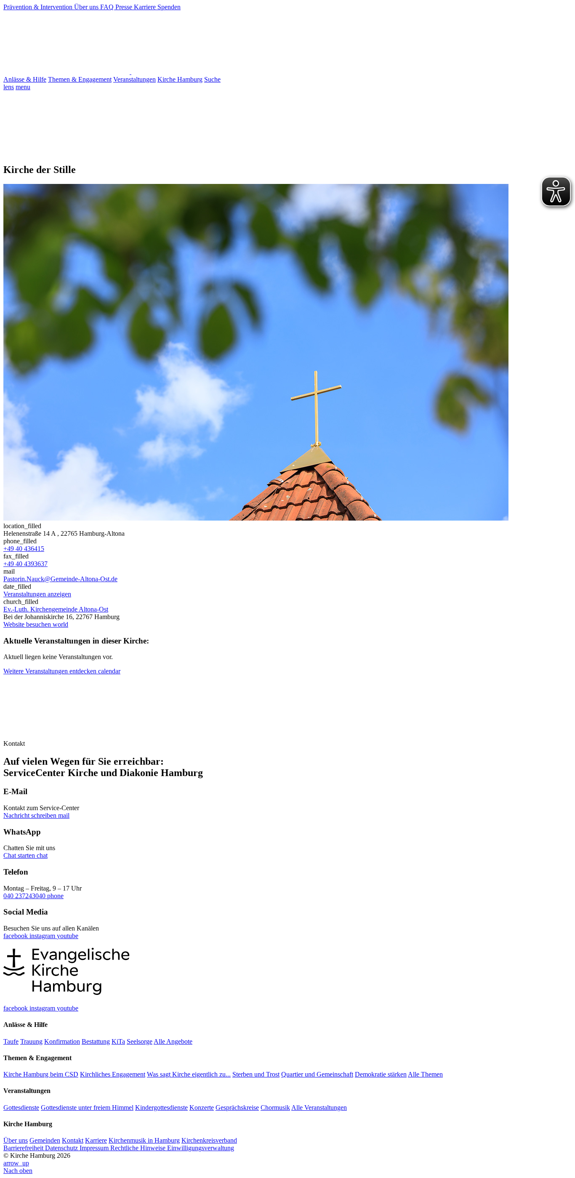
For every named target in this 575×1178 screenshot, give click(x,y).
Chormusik (275, 1107)
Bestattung (96, 1041)
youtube (67, 935)
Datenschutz (62, 1147)
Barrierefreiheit (24, 1147)
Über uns (87, 7)
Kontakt (72, 1140)
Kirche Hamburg (179, 79)
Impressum (95, 1147)
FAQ (107, 7)
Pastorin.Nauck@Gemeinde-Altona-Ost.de (60, 578)
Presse (124, 7)
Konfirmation (62, 1041)
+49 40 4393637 (25, 563)
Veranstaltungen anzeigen (37, 594)
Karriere (145, 7)
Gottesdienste (21, 1107)
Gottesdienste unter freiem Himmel (87, 1107)
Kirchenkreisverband (209, 1140)
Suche (212, 79)
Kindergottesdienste (161, 1107)
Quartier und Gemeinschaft (317, 1074)
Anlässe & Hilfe (24, 79)
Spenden (169, 7)
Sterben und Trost (256, 1074)
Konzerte (201, 1107)
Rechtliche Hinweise (138, 1147)
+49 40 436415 (23, 548)
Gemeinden (44, 1140)
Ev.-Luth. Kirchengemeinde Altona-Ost (55, 609)
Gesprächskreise (237, 1107)
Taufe (11, 1041)
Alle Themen (425, 1074)
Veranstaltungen (134, 79)
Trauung (31, 1041)
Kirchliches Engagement (112, 1074)
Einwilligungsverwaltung (200, 1147)
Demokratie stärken (381, 1074)
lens (8, 86)
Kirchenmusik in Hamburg (144, 1140)
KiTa (118, 1041)
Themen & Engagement (80, 79)
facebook (16, 935)
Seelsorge (139, 1041)
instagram (43, 935)
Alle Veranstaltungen (319, 1107)
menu (23, 86)
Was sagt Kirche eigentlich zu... (189, 1074)
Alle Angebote (173, 1041)
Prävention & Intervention (38, 7)
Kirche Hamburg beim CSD (40, 1074)
